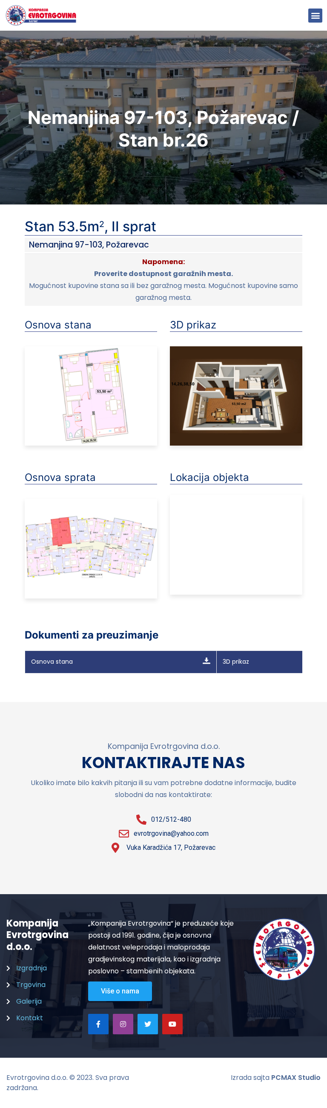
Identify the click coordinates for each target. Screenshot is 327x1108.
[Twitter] (148, 1024)
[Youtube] (172, 1024)
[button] (315, 16)
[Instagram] (123, 1024)
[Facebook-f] (98, 1024)
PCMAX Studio (296, 1077)
